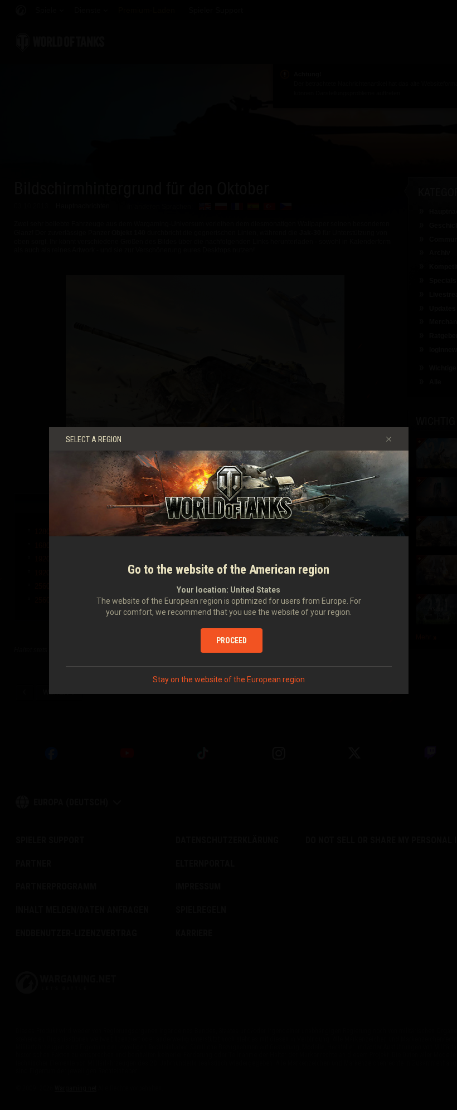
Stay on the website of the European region (229, 679)
